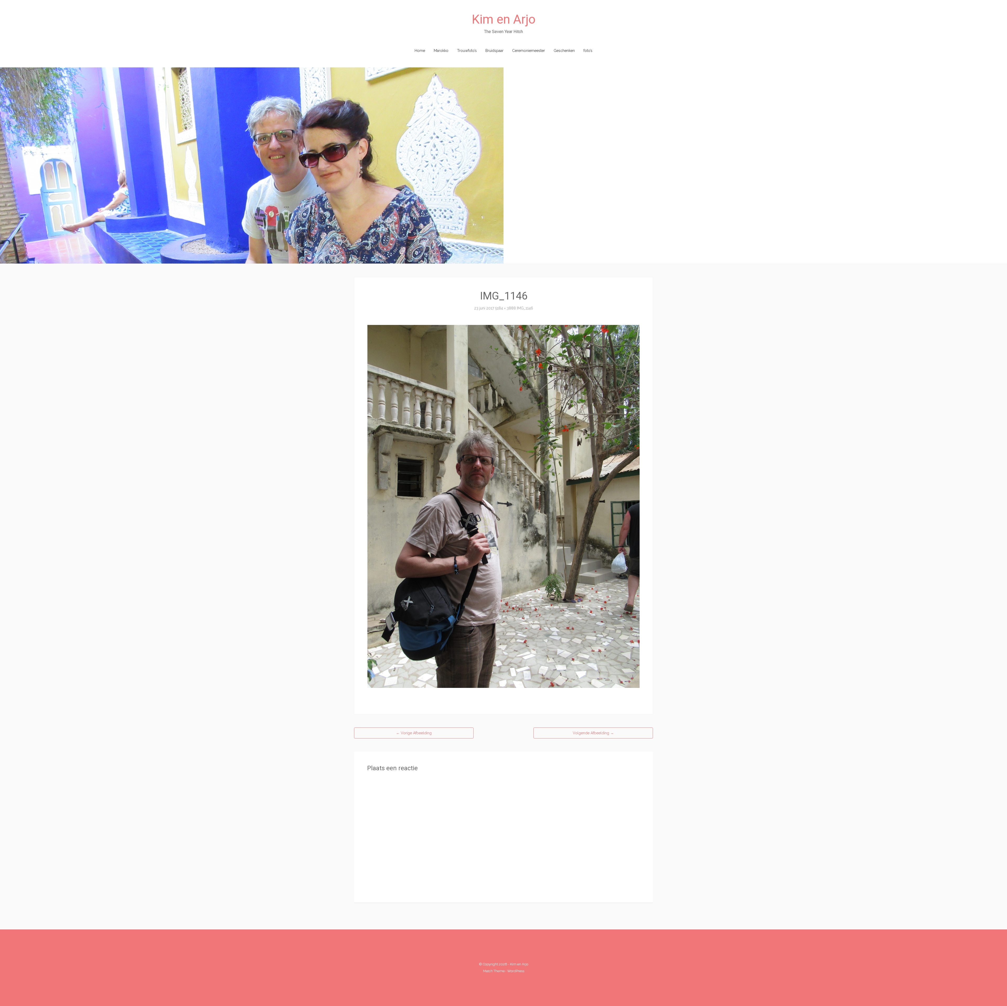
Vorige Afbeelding (414, 733)
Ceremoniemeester (528, 51)
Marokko (441, 51)
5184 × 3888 (505, 308)
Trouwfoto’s (467, 51)
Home (420, 51)
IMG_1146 (525, 308)
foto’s (587, 51)
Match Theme (494, 971)
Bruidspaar (494, 51)
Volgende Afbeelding (593, 733)
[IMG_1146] (503, 506)
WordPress (515, 971)
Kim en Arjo (503, 19)
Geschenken (564, 51)
